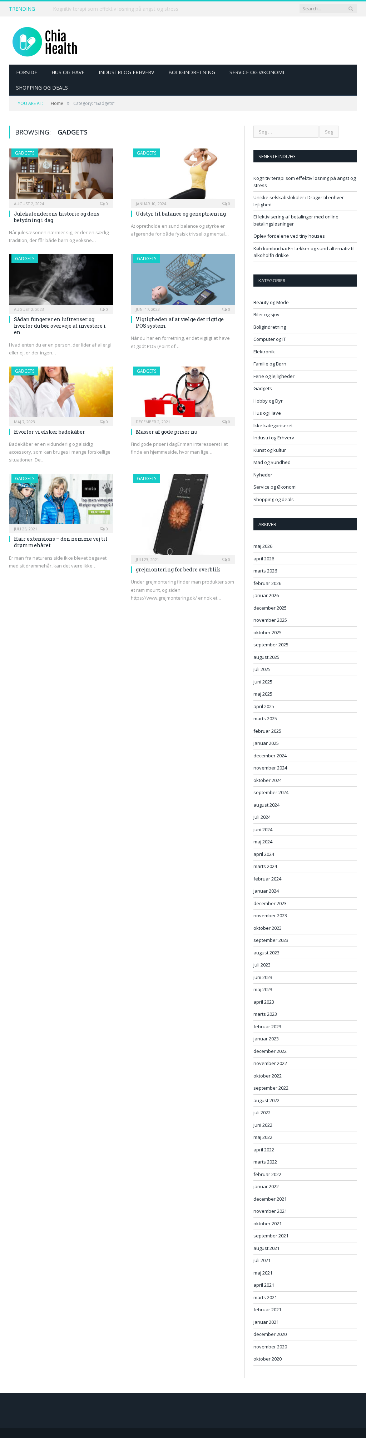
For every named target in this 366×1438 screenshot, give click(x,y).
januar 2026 (266, 595)
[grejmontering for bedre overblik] (183, 517)
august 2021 (266, 1248)
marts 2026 (265, 570)
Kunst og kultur (269, 450)
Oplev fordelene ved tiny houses (289, 236)
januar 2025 (266, 743)
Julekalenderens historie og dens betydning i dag (56, 216)
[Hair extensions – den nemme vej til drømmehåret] (61, 501)
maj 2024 (262, 841)
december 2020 (270, 1334)
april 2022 (263, 1149)
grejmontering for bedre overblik (178, 569)
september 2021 (270, 1235)
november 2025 (270, 620)
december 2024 (270, 755)
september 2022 (270, 1088)
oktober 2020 (267, 1359)
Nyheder (262, 474)
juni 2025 (262, 681)
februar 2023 (267, 1026)
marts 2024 (265, 866)
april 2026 (263, 558)
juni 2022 (262, 1125)
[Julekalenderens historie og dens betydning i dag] (61, 175)
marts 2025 (265, 718)
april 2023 (263, 1002)
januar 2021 (266, 1322)
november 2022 (270, 1063)
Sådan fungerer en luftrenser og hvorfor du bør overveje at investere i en (60, 325)
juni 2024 (262, 829)
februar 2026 (267, 583)
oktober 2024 (267, 780)
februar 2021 (267, 1309)
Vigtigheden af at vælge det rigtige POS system (180, 322)
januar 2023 (266, 1038)
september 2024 (270, 792)
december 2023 (270, 903)
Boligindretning (191, 72)
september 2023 (270, 940)
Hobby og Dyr (268, 401)
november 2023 (270, 915)
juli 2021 (262, 1260)
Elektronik (264, 351)
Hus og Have (67, 72)
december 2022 (270, 1051)
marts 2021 (265, 1297)
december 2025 (270, 608)
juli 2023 (262, 965)
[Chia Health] (44, 40)
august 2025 (266, 657)
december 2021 (270, 1199)
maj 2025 (262, 694)
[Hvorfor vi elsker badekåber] (61, 394)
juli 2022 (262, 1112)
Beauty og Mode (271, 302)
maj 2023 (262, 989)
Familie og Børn (269, 363)
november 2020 (270, 1346)
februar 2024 (267, 879)
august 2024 (266, 805)
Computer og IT (269, 339)
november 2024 (270, 768)
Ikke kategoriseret (273, 425)
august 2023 (266, 952)
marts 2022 (265, 1162)
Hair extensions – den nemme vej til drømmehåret (61, 542)
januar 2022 (266, 1186)
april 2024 (263, 854)
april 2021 (263, 1285)
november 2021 (270, 1211)
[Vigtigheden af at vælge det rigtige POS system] (183, 281)
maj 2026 (262, 546)
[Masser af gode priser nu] (183, 394)
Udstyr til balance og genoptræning (181, 213)
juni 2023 (262, 977)
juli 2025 (262, 669)
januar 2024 (266, 891)
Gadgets (24, 153)
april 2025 (263, 706)
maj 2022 (262, 1137)
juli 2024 (262, 817)
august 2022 (266, 1100)
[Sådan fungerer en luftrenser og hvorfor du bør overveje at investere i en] (61, 281)
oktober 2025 (267, 632)
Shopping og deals (42, 87)
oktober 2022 (267, 1076)
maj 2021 (262, 1273)
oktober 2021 (267, 1223)
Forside (26, 72)
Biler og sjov (266, 314)
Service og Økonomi (256, 72)
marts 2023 (265, 1014)
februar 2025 (267, 731)
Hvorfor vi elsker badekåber (49, 431)
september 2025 (270, 644)
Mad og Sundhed (272, 462)
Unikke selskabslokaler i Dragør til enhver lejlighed (110, 9)
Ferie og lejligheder (274, 376)
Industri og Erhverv (126, 72)
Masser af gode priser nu (166, 431)
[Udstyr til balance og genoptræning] (183, 175)
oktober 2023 (267, 928)
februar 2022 (267, 1174)
